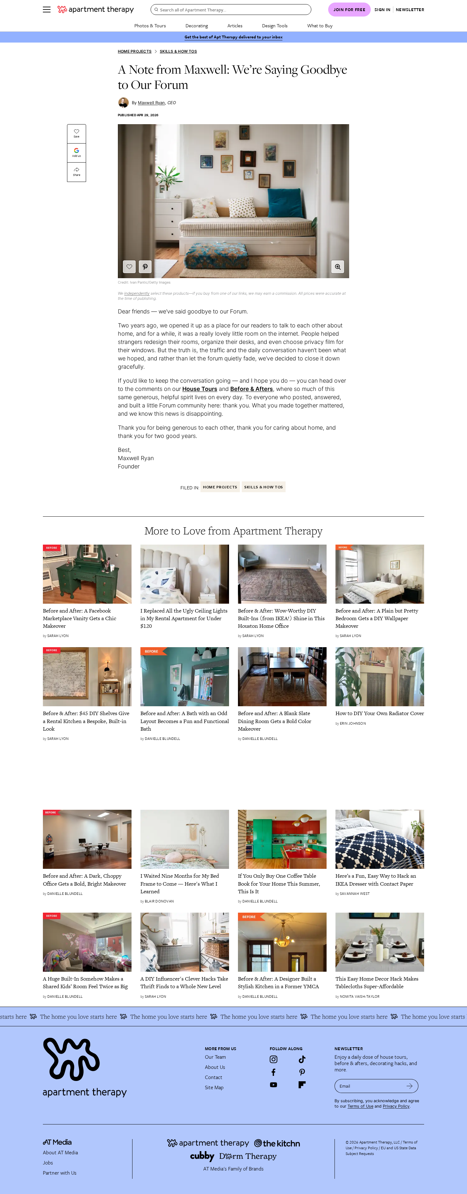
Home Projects (135, 51)
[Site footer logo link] (120, 1065)
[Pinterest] (302, 1072)
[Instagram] (273, 1059)
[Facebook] (273, 1072)
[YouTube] (273, 1085)
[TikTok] (302, 1059)
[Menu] (47, 9)
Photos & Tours (150, 25)
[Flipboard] (302, 1085)
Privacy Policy (396, 1106)
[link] (87, 618)
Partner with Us (60, 1173)
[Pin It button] (145, 266)
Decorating (197, 25)
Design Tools (275, 25)
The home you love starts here (58, 1016)
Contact (213, 1077)
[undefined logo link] (96, 9)
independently (137, 293)
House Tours (199, 389)
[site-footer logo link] (57, 1143)
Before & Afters (251, 389)
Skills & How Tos (178, 51)
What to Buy (320, 25)
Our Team (215, 1057)
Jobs (48, 1162)
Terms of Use (360, 1106)
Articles (234, 25)
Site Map (214, 1087)
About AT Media (60, 1152)
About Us (215, 1067)
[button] (337, 266)
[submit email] (409, 1086)
